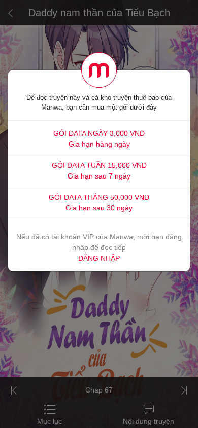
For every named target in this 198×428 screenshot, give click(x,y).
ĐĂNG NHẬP (99, 258)
